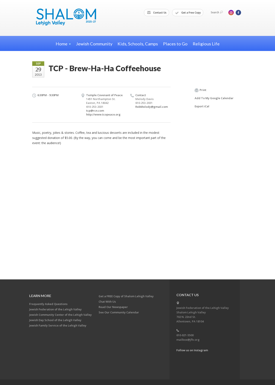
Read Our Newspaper (113, 307)
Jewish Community (94, 43)
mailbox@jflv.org (188, 340)
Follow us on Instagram (192, 350)
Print (203, 90)
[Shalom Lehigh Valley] (68, 17)
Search (215, 12)
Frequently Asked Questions (48, 304)
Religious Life (206, 43)
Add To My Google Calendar (214, 98)
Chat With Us (107, 301)
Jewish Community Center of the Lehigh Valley (60, 315)
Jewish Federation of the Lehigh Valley (55, 309)
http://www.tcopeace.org (103, 114)
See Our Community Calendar (119, 312)
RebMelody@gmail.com (151, 107)
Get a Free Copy (191, 12)
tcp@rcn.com (95, 110)
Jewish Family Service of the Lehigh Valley (57, 325)
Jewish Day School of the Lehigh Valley (55, 320)
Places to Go (175, 43)
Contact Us (160, 12)
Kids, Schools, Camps (138, 43)
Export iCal (202, 106)
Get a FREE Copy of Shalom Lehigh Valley (126, 296)
